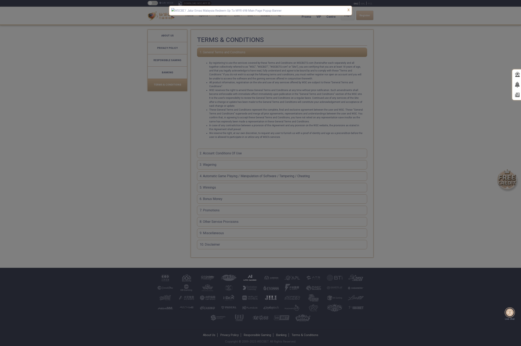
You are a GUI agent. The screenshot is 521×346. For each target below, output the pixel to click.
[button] (184, 10)
